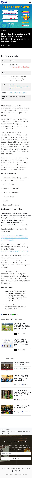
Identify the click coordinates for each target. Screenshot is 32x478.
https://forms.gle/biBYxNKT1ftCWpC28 (15, 251)
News (3, 468)
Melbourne (4, 30)
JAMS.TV (20, 474)
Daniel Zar (26, 368)
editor (25, 384)
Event (8, 468)
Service (13, 468)
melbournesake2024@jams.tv (18, 93)
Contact (18, 468)
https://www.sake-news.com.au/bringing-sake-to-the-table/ (20, 87)
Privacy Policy (26, 468)
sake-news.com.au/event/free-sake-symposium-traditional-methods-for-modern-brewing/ (14, 238)
